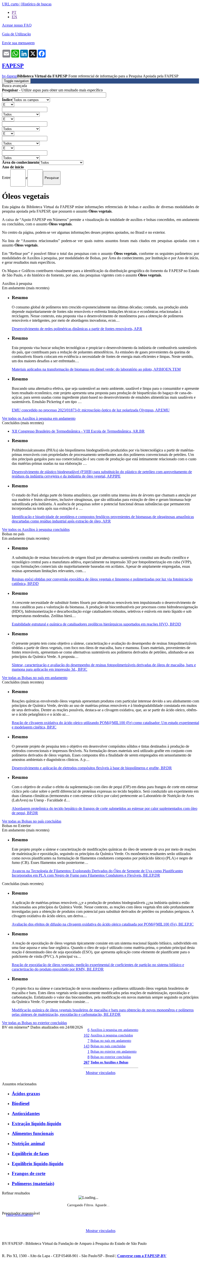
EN (14, 17)
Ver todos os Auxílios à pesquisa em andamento (38, 418)
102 (86, 1035)
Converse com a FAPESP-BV (141, 1256)
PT (14, 12)
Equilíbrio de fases (30, 1153)
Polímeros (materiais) (33, 1183)
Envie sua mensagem (18, 43)
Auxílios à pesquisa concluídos (111, 1035)
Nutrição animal (28, 1143)
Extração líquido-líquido (36, 1123)
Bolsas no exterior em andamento (113, 1051)
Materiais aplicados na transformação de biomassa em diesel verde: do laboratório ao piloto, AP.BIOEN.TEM (96, 369)
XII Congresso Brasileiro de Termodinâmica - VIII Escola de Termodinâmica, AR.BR (78, 431)
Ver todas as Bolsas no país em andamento (34, 678)
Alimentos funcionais (33, 1133)
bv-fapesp (9, 76)
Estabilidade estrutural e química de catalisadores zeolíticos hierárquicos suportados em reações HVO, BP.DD (96, 624)
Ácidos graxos (26, 1093)
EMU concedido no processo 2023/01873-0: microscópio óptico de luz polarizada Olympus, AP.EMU (91, 410)
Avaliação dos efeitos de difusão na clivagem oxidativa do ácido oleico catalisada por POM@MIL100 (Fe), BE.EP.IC (103, 924)
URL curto (10, 4)
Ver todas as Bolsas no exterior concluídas (34, 1023)
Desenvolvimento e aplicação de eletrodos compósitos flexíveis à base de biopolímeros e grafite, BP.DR (92, 768)
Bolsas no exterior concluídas (110, 1057)
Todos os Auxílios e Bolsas (109, 1062)
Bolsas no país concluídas (108, 1046)
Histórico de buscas (36, 4)
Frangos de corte (28, 1173)
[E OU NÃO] (8, 104)
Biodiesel (20, 1103)
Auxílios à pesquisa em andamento (114, 1030)
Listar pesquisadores (19, 1215)
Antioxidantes (26, 1113)
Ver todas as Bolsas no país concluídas (31, 821)
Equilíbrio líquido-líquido (37, 1163)
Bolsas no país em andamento (110, 1041)
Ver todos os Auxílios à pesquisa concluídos (36, 529)
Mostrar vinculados (100, 1073)
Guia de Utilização (16, 34)
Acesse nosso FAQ (17, 25)
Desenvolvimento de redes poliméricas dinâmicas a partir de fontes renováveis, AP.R (77, 329)
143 (86, 1046)
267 (86, 1062)
